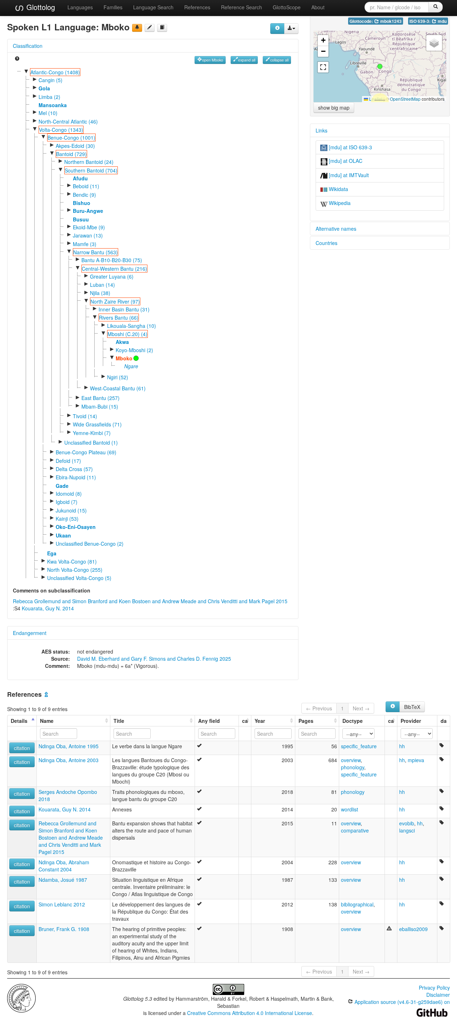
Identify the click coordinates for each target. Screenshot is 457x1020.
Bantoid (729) (71, 154)
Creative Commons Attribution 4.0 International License (249, 1012)
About (318, 7)
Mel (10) (48, 112)
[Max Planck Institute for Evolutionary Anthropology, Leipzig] (21, 997)
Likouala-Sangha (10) (131, 325)
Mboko (124, 358)
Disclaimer (438, 994)
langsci (407, 830)
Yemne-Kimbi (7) (92, 432)
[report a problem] (137, 28)
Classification (27, 45)
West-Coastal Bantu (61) (118, 388)
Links (321, 130)
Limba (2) (49, 96)
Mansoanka (53, 105)
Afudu (80, 178)
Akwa (122, 341)
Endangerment (29, 632)
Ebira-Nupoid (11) (76, 477)
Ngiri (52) (117, 377)
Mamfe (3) (84, 244)
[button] (379, 66)
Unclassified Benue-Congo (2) (90, 543)
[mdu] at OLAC (344, 160)
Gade (62, 485)
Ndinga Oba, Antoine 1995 (69, 746)
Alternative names (336, 228)
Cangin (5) (50, 80)
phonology (352, 767)
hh (402, 746)
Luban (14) (102, 284)
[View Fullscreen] (323, 67)
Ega (51, 553)
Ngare (131, 366)
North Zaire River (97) (115, 301)
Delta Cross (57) (74, 468)
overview (351, 760)
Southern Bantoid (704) (91, 170)
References (197, 7)
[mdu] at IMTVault (348, 175)
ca (245, 720)
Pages (305, 720)
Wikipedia (339, 202)
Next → (361, 708)
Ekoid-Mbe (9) (89, 227)
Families (113, 7)
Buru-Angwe (88, 210)
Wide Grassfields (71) (97, 424)
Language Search (153, 7)
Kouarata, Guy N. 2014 (48, 608)
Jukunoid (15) (71, 510)
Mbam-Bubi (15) (99, 406)
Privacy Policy (434, 987)
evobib (406, 823)
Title (119, 720)
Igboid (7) (66, 501)
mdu (442, 21)
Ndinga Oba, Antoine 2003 (69, 760)
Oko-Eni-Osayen (76, 526)
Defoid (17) (68, 460)
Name (47, 720)
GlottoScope (287, 7)
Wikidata (337, 188)
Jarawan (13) (88, 235)
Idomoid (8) (69, 493)
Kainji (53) (67, 518)
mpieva (416, 760)
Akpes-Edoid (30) (75, 145)
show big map (334, 107)
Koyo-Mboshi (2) (134, 350)
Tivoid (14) (85, 416)
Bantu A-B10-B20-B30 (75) (111, 260)
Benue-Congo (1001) (71, 137)
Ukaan (63, 535)
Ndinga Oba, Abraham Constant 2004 (64, 866)
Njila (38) (100, 292)
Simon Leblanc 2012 (62, 904)
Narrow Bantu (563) (95, 252)
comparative (355, 830)
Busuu (81, 219)
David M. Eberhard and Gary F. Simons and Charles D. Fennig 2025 (154, 658)
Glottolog (39, 7)
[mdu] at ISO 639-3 (349, 147)
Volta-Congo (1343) (61, 129)
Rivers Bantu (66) (119, 317)
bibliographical (357, 904)
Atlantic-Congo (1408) (55, 72)
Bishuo (81, 202)
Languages (80, 7)
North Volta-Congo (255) (74, 569)
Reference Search (241, 7)
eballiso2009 (413, 928)
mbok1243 (390, 21)
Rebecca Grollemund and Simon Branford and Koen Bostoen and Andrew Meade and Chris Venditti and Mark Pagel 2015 (150, 601)
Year (260, 720)
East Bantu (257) (100, 397)
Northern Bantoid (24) (89, 161)
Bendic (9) (84, 194)
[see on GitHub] (150, 28)
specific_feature (359, 746)
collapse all (279, 59)
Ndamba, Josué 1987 (63, 879)
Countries (326, 242)
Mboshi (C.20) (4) (127, 334)
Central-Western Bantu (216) (114, 268)
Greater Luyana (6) (112, 276)
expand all (246, 59)
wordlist (349, 809)
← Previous (319, 708)
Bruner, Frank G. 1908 (64, 928)
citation (22, 747)
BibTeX (412, 706)
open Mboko (212, 59)
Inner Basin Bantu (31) (124, 309)
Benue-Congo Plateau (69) (86, 452)
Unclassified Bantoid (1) (91, 442)
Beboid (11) (86, 186)
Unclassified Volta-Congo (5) (79, 577)
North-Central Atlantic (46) (68, 121)
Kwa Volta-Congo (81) (72, 561)
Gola (44, 88)
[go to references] (162, 28)
